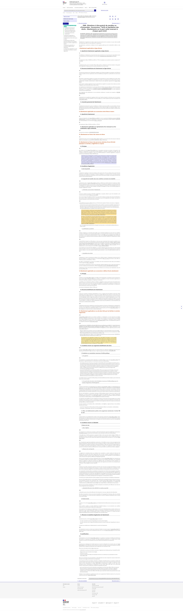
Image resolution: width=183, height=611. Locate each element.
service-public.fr (101, 602)
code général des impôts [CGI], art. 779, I (107, 56)
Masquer (66, 23)
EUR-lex (93, 591)
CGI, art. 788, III (90, 262)
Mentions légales (74, 607)
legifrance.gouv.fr (109, 602)
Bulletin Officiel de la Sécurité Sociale (97, 587)
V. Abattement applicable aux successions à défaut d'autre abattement (69, 46)
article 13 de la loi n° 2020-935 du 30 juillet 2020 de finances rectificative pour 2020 (95, 325)
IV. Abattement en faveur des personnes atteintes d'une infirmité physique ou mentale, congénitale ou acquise (70, 42)
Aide (63, 585)
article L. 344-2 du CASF (103, 245)
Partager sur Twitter (113, 19)
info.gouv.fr (94, 602)
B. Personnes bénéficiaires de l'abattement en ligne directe (70, 31)
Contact (64, 587)
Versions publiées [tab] (66, 21)
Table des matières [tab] (67, 16)
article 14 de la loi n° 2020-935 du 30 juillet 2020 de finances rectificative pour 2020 (99, 326)
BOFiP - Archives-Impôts (93, 7)
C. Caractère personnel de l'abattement (69, 33)
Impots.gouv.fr (94, 594)
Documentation (79, 588)
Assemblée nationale (95, 585)
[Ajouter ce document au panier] (113, 16)
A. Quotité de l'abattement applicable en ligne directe (70, 28)
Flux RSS (78, 585)
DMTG (77, 12)
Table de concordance (80, 587)
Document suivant (115, 23)
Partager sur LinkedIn (115, 19)
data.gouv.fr (116, 602)
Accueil (64, 7)
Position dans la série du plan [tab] (68, 18)
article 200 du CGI (101, 320)
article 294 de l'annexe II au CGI (85, 203)
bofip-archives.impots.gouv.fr (81, 590)
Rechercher (95, 10)
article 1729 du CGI (91, 575)
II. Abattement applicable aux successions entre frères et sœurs (70, 36)
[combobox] (79, 10)
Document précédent (83, 23)
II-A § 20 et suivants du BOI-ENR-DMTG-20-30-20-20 (108, 265)
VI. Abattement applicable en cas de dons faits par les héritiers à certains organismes (70, 50)
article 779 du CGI (94, 138)
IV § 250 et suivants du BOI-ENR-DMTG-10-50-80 (102, 88)
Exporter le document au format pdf (110, 16)
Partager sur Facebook (110, 19)
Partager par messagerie (118, 19)
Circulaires (93, 588)
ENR (73, 12)
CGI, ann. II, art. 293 (93, 195)
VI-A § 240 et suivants (83, 433)
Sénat (93, 596)
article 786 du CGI (82, 99)
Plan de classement (70, 7)
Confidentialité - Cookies (86, 607)
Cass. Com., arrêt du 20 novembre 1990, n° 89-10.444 (94, 214)
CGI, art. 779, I (105, 258)
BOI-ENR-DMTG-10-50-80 (94, 132)
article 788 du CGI (89, 277)
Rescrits (86, 7)
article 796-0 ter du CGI (94, 118)
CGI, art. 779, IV (97, 120)
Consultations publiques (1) (79, 7)
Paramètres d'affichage (95, 607)
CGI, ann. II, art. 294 (108, 235)
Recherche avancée (104, 10)
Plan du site (79, 607)
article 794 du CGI (93, 321)
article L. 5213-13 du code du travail (108, 244)
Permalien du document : (82, 578)
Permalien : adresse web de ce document (115, 16)
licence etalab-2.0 (82, 609)
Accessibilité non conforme (67, 607)
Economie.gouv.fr (94, 593)
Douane (93, 590)
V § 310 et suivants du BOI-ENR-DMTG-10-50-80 (102, 89)
